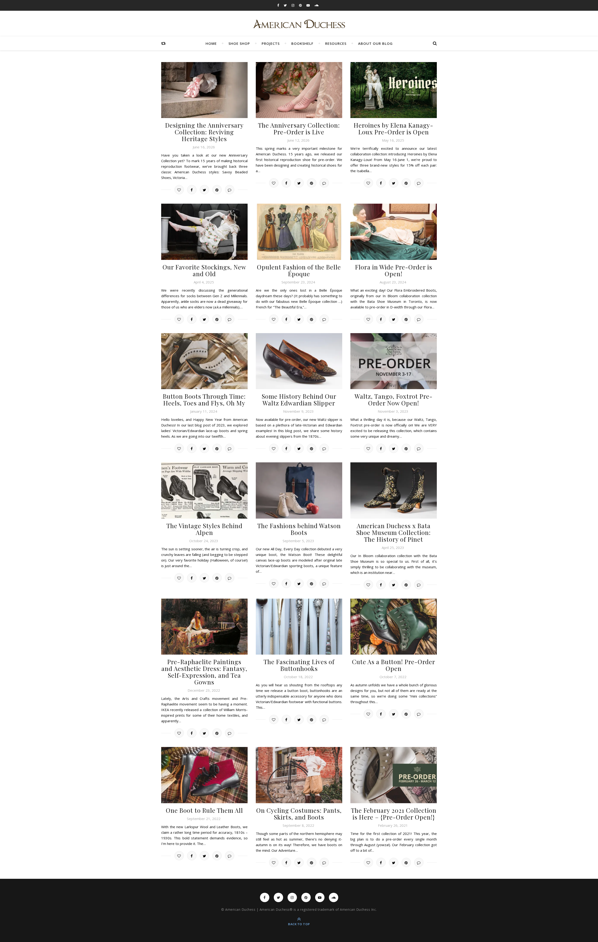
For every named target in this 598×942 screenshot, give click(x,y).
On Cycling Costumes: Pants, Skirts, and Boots (299, 813)
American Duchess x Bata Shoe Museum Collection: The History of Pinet (393, 532)
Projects (271, 43)
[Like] (179, 189)
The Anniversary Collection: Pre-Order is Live (299, 128)
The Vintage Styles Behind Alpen (204, 529)
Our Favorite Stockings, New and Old (204, 270)
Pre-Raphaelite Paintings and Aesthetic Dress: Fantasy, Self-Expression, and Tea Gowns (204, 672)
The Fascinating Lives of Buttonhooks (299, 665)
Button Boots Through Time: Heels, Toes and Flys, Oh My (204, 399)
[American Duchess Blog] (299, 24)
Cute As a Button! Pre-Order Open (393, 665)
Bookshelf (302, 43)
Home (211, 43)
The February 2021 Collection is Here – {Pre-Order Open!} (393, 813)
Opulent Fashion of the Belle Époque (299, 270)
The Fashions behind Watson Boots (299, 529)
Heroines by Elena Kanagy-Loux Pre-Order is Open (393, 128)
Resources (335, 43)
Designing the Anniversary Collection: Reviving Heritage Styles (204, 132)
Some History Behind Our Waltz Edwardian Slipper (299, 399)
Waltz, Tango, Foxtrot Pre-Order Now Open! (394, 399)
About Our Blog (375, 43)
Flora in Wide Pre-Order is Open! (393, 270)
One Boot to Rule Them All (204, 810)
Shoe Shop (239, 43)
